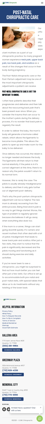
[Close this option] (42, 3)
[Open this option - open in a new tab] (4, 409)
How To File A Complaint (11, 318)
